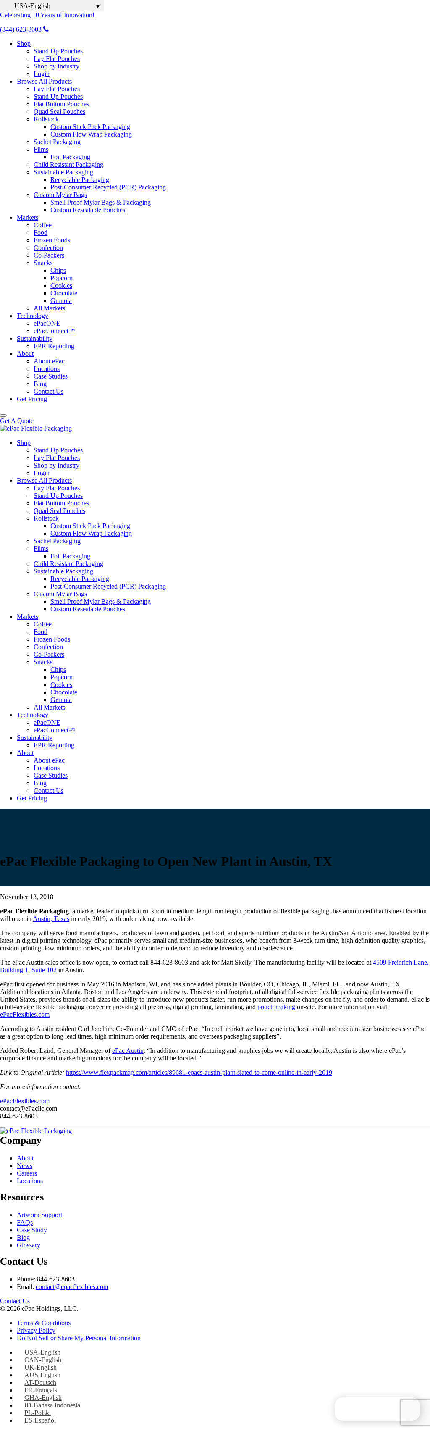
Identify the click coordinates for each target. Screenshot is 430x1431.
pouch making (276, 1006)
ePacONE (47, 323)
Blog (40, 383)
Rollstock (46, 119)
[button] (52, 5)
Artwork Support (39, 1214)
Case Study (32, 1230)
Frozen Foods (52, 240)
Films (41, 149)
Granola (61, 300)
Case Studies (51, 376)
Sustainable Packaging (63, 172)
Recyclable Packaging (79, 179)
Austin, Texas (51, 918)
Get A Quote (17, 420)
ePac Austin (128, 1050)
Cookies (61, 285)
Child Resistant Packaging (68, 164)
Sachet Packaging (57, 141)
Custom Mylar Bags (60, 194)
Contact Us (48, 391)
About (25, 353)
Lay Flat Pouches (57, 58)
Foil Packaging (70, 156)
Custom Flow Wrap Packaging (91, 134)
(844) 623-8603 (21, 29)
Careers (27, 1173)
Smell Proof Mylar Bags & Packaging (100, 202)
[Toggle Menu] (3, 415)
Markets (27, 217)
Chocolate (63, 293)
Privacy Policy (36, 1330)
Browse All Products (44, 81)
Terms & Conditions (44, 1322)
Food (40, 232)
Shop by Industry (56, 66)
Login (42, 73)
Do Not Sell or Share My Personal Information (79, 1338)
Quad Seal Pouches (59, 111)
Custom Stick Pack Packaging (90, 126)
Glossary (28, 1245)
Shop (24, 43)
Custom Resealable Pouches (87, 209)
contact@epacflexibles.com (72, 1286)
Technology (32, 315)
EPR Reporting (54, 346)
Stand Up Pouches (58, 51)
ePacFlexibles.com (25, 1014)
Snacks (43, 262)
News (24, 1165)
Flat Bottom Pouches (61, 104)
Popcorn (61, 277)
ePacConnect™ (54, 330)
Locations (47, 368)
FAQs (25, 1222)
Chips (58, 270)
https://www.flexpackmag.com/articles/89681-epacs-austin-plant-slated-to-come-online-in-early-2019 (199, 1072)
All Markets (49, 308)
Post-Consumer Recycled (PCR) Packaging (108, 187)
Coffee (43, 225)
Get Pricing (32, 398)
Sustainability (34, 338)
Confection (48, 247)
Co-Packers (49, 255)
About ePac (49, 361)
